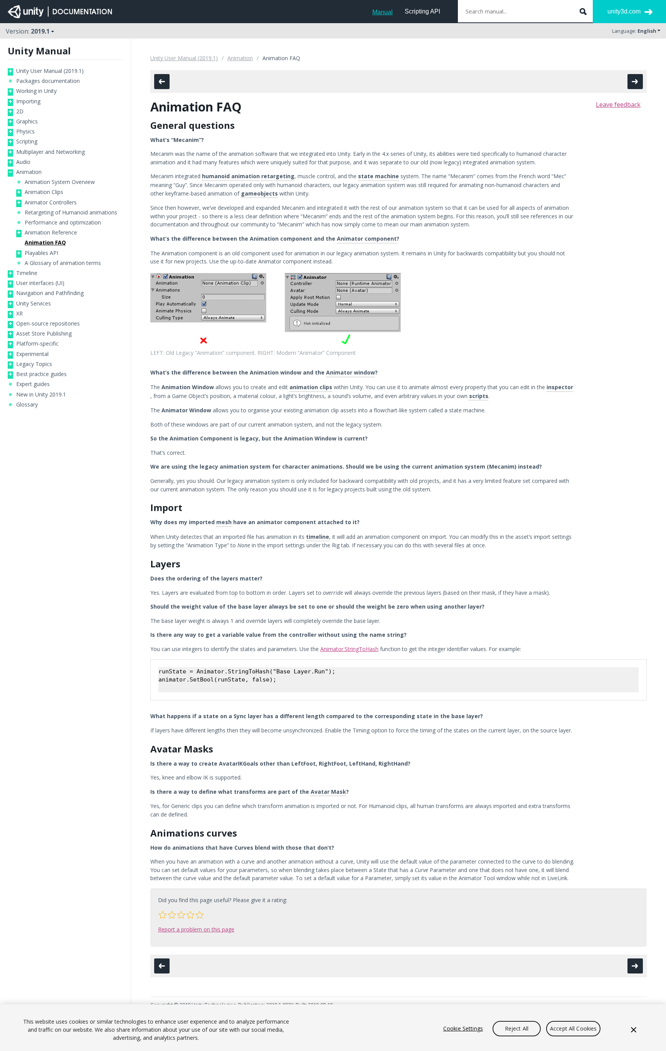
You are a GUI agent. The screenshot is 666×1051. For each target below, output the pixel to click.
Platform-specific (37, 343)
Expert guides (33, 384)
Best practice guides (41, 374)
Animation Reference (51, 232)
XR (19, 313)
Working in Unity (36, 91)
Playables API (41, 253)
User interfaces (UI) (40, 283)
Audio (23, 162)
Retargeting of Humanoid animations (71, 212)
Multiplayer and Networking (50, 151)
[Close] (633, 1029)
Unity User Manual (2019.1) (50, 70)
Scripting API (422, 11)
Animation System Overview (60, 182)
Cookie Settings (463, 1028)
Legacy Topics (34, 364)
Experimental (32, 354)
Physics (25, 131)
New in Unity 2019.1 (41, 394)
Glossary (27, 404)
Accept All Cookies (573, 1028)
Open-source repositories (48, 323)
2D (20, 111)
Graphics (27, 121)
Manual (382, 12)
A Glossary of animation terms (63, 263)
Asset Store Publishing (44, 333)
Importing (28, 101)
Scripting (26, 141)
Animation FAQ (45, 242)
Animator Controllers (51, 202)
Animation (29, 172)
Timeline (26, 273)
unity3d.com (624, 11)
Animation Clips (44, 192)
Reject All (516, 1028)
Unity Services (33, 303)
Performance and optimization (63, 222)
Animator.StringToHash (349, 649)
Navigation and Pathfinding (50, 293)
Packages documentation (48, 81)
